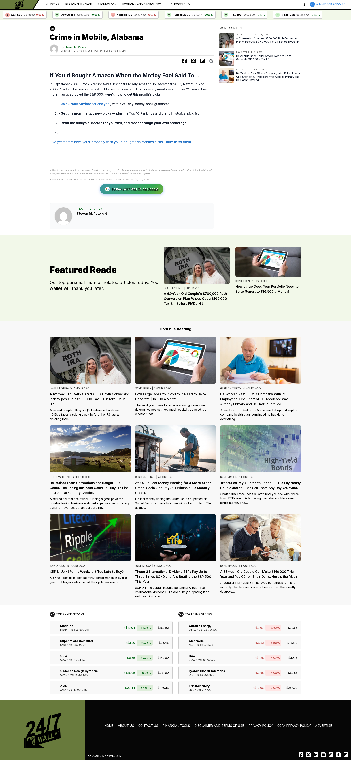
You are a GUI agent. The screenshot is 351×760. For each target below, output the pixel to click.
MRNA (63, 629)
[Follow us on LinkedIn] (316, 754)
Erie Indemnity (199, 686)
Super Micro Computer (76, 641)
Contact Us (148, 725)
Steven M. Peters (75, 47)
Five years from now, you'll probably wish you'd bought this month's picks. (121, 142)
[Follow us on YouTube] (323, 754)
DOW (192, 659)
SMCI (63, 644)
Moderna (66, 626)
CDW (64, 656)
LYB (191, 674)
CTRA (192, 629)
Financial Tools (176, 725)
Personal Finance (78, 4)
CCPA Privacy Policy (294, 725)
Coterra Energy (200, 626)
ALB (191, 644)
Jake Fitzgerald (174, 288)
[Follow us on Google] (211, 61)
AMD (63, 686)
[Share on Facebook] (184, 61)
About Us (126, 725)
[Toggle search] (303, 4)
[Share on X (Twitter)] (193, 61)
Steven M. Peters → (92, 213)
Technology (107, 4)
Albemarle (196, 641)
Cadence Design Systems (79, 671)
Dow (192, 656)
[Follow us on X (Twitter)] (308, 754)
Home (109, 725)
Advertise (323, 725)
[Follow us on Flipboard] (202, 61)
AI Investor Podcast (330, 4)
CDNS (63, 674)
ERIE (191, 689)
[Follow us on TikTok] (338, 754)
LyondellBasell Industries (207, 671)
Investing (52, 4)
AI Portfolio (180, 4)
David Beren (242, 281)
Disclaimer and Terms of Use (219, 725)
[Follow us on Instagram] (331, 754)
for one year (85, 104)
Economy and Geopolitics (142, 4)
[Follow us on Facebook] (301, 754)
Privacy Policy (260, 725)
